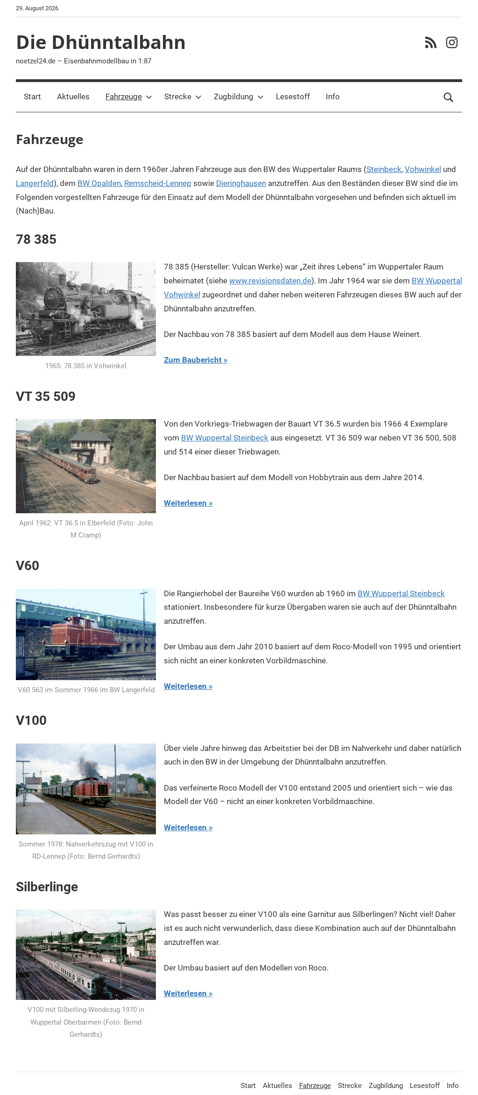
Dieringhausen (241, 183)
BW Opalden (99, 183)
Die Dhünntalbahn (101, 42)
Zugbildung (233, 96)
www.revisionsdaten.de (270, 280)
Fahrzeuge (123, 96)
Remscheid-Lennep (157, 183)
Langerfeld (35, 183)
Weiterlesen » (188, 503)
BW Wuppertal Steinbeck (224, 437)
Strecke (177, 96)
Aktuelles (73, 96)
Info (333, 96)
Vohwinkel (423, 169)
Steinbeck (383, 169)
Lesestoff (293, 96)
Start (32, 96)
